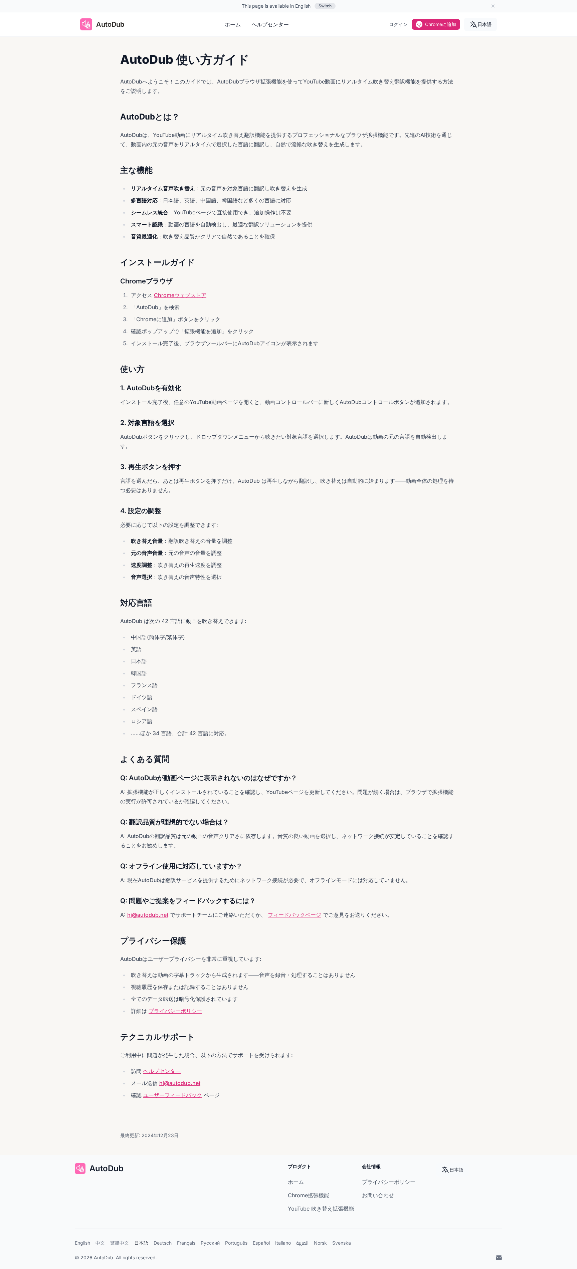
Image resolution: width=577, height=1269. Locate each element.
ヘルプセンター (270, 24)
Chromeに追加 (440, 24)
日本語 (484, 24)
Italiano (283, 1243)
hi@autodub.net (147, 914)
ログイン (398, 24)
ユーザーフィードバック (172, 1095)
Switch (325, 5)
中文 (100, 1243)
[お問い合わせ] (499, 1257)
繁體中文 (119, 1243)
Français (186, 1243)
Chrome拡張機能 (308, 1195)
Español (261, 1243)
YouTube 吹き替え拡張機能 (321, 1208)
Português (236, 1243)
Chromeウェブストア (180, 295)
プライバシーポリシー (175, 1011)
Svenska (341, 1243)
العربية (302, 1243)
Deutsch (163, 1243)
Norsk (320, 1243)
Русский (210, 1243)
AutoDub (103, 1257)
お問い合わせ (378, 1195)
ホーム (233, 24)
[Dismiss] (493, 6)
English (82, 1243)
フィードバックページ (294, 914)
